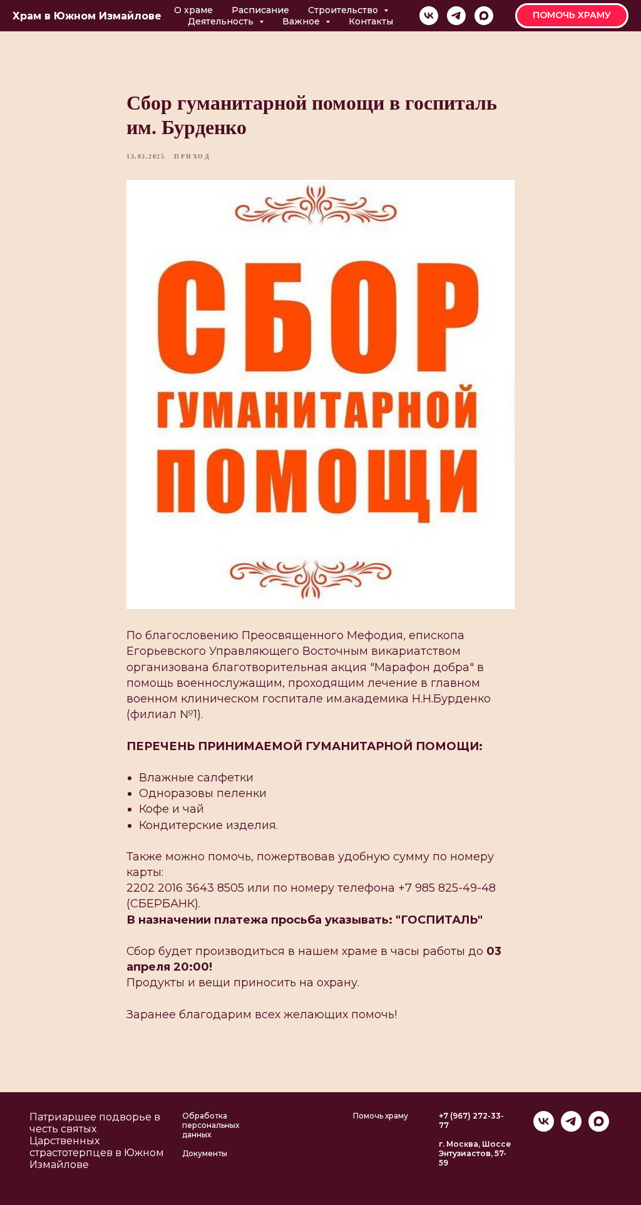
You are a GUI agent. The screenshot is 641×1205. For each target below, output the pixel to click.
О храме (193, 10)
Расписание (260, 10)
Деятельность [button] (222, 21)
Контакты (371, 21)
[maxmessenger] (483, 15)
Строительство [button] (344, 10)
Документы (204, 1153)
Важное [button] (302, 21)
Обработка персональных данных (210, 1125)
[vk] (428, 15)
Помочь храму (380, 1115)
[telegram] (456, 15)
